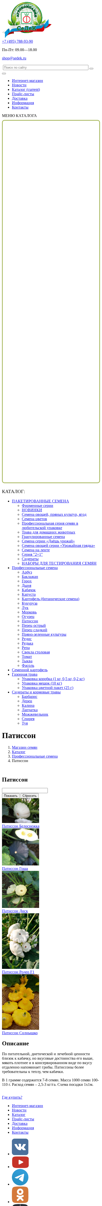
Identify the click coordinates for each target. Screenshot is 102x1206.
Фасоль (28, 665)
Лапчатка (30, 710)
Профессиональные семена (35, 568)
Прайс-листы (23, 94)
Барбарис (29, 696)
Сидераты (30, 559)
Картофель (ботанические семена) (50, 599)
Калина (28, 705)
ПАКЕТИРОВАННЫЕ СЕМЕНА (40, 501)
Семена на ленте (36, 550)
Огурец (28, 616)
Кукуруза (29, 603)
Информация (23, 103)
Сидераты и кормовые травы (36, 692)
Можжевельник (35, 714)
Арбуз (27, 572)
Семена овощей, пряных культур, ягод (54, 514)
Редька (27, 643)
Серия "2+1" (32, 554)
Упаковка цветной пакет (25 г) (47, 688)
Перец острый (34, 625)
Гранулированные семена (43, 537)
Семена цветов (34, 519)
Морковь (29, 612)
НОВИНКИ (32, 510)
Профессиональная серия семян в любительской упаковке (50, 525)
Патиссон (30, 621)
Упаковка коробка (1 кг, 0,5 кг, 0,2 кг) (53, 679)
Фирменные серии (37, 505)
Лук (25, 608)
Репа (26, 648)
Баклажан (30, 576)
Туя (25, 723)
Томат (27, 656)
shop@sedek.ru (14, 58)
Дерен (27, 701)
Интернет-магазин (27, 80)
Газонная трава (24, 674)
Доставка (19, 98)
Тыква (27, 661)
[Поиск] (91, 68)
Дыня (26, 585)
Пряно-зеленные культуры (44, 634)
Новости (19, 85)
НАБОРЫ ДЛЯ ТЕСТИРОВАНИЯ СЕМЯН (59, 563)
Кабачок (29, 590)
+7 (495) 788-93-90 (17, 41)
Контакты (20, 107)
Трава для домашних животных (48, 532)
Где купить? (12, 1097)
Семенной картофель (30, 670)
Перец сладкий (34, 630)
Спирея (28, 719)
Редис (27, 639)
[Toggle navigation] (4, 73)
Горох (27, 581)
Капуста (29, 594)
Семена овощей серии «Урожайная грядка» (58, 545)
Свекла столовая (36, 652)
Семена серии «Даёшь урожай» (48, 541)
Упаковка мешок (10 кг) (42, 683)
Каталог (26, 89)
